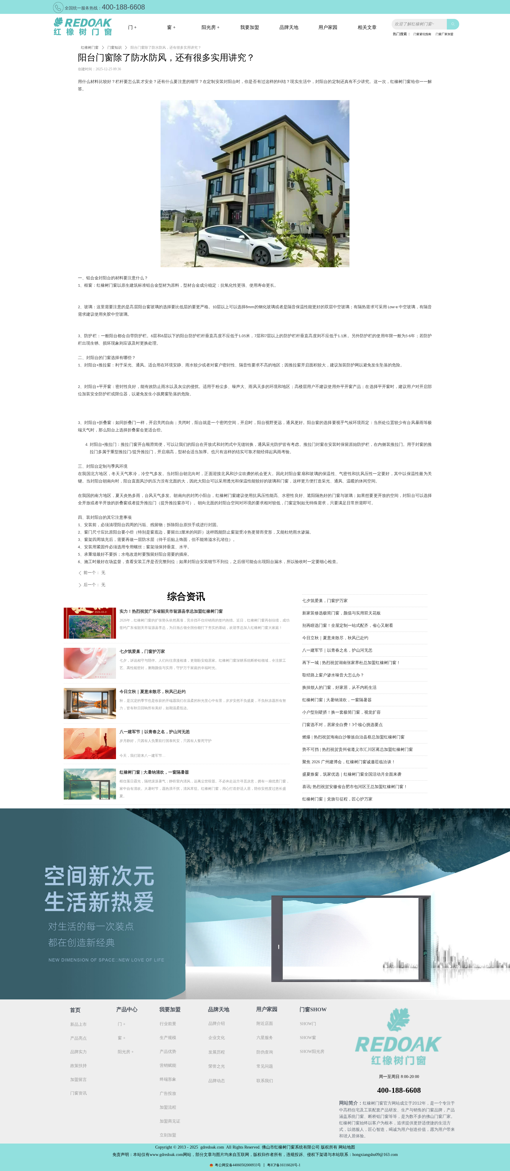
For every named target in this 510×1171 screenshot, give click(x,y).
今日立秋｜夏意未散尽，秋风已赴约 (153, 691)
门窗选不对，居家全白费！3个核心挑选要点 (342, 717)
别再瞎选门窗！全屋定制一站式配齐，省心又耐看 (347, 618)
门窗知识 (114, 47)
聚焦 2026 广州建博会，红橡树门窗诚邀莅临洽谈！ (348, 754)
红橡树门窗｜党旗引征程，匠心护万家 (337, 791)
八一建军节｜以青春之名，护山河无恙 (155, 732)
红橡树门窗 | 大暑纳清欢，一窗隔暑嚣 (154, 772)
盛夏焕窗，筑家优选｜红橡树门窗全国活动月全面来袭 (351, 766)
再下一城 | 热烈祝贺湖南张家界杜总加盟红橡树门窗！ (351, 655)
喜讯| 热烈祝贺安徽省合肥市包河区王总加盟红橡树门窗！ (355, 779)
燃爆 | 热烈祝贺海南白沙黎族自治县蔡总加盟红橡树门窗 (353, 729)
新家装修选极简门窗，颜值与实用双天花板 (341, 605)
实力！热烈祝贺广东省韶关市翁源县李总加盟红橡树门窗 (171, 611)
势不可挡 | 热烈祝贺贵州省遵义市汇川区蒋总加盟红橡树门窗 (357, 742)
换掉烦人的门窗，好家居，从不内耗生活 (339, 680)
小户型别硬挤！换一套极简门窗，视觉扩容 (341, 704)
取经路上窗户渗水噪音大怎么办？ (333, 667)
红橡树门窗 (90, 47)
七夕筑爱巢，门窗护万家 (142, 651)
